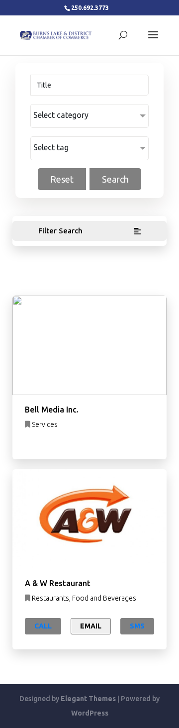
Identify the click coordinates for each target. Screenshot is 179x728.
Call (43, 626)
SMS (137, 626)
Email (90, 626)
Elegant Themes (88, 699)
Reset (62, 179)
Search (115, 179)
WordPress (89, 713)
